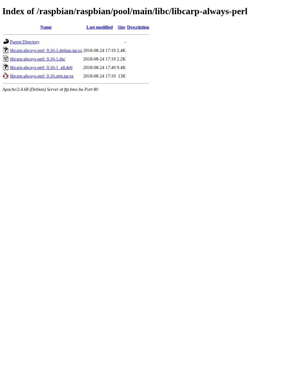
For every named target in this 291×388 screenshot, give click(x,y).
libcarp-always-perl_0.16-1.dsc (37, 59)
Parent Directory (25, 41)
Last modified (99, 27)
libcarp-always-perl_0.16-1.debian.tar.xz (46, 50)
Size (121, 27)
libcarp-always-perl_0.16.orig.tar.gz (42, 76)
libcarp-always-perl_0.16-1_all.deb (41, 67)
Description (138, 27)
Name (46, 27)
